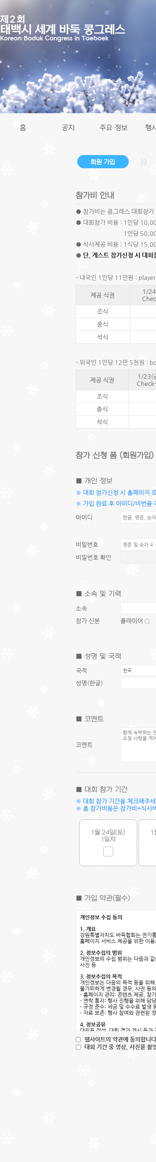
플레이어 (132, 620)
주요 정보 (114, 128)
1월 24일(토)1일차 (108, 836)
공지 (68, 128)
